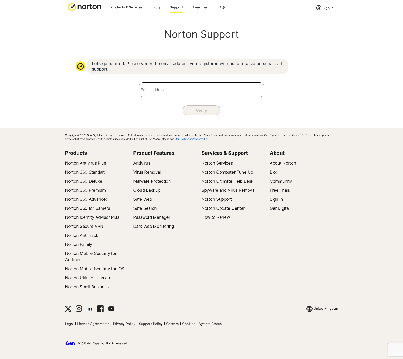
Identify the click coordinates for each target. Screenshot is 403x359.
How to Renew (216, 217)
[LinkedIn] (89, 308)
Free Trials (280, 190)
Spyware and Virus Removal (228, 190)
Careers (172, 324)
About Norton (283, 163)
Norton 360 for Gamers (87, 208)
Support (176, 7)
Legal (69, 324)
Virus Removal (147, 172)
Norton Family (78, 244)
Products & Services (126, 7)
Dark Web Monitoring (153, 226)
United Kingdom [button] (326, 309)
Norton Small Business (87, 286)
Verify (201, 110)
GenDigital (280, 208)
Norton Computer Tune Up (227, 172)
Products (76, 153)
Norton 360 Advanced (86, 199)
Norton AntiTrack (81, 235)
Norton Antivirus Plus (85, 163)
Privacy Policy (124, 324)
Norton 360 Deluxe (83, 181)
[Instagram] (79, 308)
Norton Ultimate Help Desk (227, 181)
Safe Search (145, 208)
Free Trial (200, 7)
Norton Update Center (223, 208)
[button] (85, 6)
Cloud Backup (146, 190)
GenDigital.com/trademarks (191, 138)
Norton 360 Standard (85, 172)
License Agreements (93, 324)
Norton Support (217, 199)
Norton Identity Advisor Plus (92, 217)
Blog (156, 7)
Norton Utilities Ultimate (88, 277)
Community (281, 181)
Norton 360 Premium (85, 190)
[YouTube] (111, 308)
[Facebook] (100, 308)
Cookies (188, 324)
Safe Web (142, 199)
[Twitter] (68, 309)
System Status (210, 324)
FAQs (222, 7)
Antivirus (141, 163)
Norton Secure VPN (84, 226)
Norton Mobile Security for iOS (94, 268)
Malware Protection (152, 181)
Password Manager (151, 217)
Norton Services (217, 163)
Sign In (328, 8)
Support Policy (151, 324)
